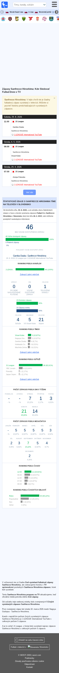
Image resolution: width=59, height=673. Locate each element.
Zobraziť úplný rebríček (29, 274)
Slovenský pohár (45, 12)
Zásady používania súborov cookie (29, 661)
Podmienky (29, 658)
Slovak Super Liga (16, 12)
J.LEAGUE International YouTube (28, 135)
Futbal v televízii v (29, 647)
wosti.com (37, 655)
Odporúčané (29, 664)
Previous (2, 12)
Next (57, 12)
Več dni (29, 192)
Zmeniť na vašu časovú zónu (31, 640)
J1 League (19, 122)
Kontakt (29, 667)
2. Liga (31, 12)
